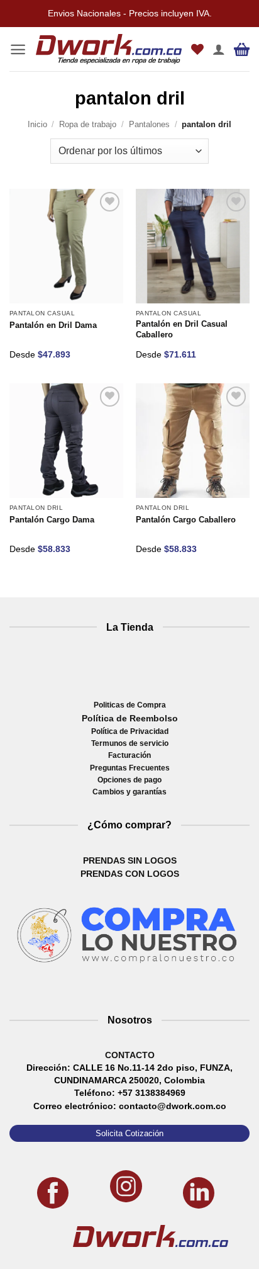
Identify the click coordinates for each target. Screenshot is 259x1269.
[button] (17, 49)
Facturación (129, 755)
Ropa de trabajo (87, 124)
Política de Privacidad (129, 731)
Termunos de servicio (129, 743)
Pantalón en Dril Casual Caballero (182, 329)
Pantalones (149, 124)
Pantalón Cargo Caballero (186, 520)
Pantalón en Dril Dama (53, 325)
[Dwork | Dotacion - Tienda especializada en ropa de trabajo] (109, 49)
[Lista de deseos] (197, 49)
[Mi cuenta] (218, 49)
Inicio (37, 124)
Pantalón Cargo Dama (51, 520)
